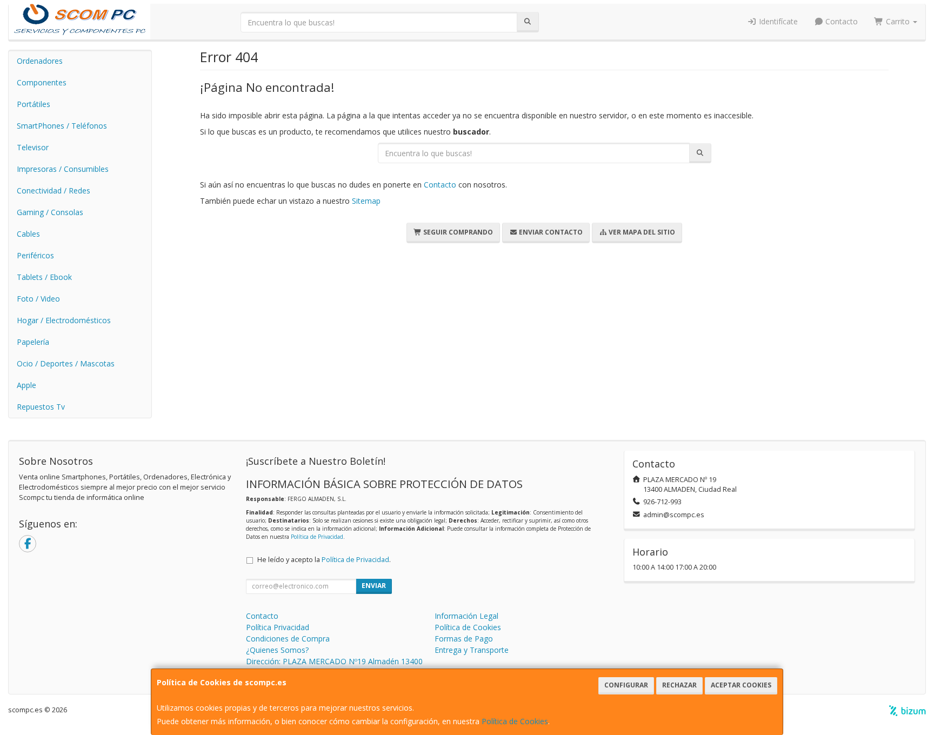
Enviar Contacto (550, 232)
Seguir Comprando (457, 232)
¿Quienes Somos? (277, 650)
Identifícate (777, 21)
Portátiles (33, 104)
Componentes (41, 82)
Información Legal (466, 616)
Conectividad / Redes (53, 190)
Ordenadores (40, 61)
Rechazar (679, 685)
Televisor (33, 147)
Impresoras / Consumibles (63, 169)
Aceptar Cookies (741, 685)
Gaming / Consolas (50, 212)
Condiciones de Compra (288, 638)
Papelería (33, 342)
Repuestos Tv (41, 407)
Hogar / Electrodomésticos (64, 320)
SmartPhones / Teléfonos (62, 126)
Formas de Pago (464, 638)
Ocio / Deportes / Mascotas (66, 363)
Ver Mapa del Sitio (641, 232)
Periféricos (35, 255)
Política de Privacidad (317, 536)
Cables (28, 234)
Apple (26, 385)
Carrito (898, 21)
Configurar (626, 685)
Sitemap (366, 201)
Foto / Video (38, 298)
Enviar (374, 585)
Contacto (840, 21)
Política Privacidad (277, 627)
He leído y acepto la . (324, 559)
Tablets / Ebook (44, 277)
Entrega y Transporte (472, 650)
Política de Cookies (515, 721)
